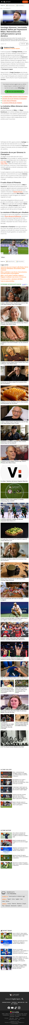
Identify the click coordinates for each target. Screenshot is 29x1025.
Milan (3, 257)
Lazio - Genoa (5, 901)
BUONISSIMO (12, 1016)
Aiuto (19, 1019)
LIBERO (3, 1013)
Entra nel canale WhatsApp (15, 91)
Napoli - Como (11, 899)
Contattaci (14, 1002)
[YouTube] (12, 1008)
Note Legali (12, 1018)
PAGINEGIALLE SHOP (19, 1013)
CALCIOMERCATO (7, 8)
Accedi (25, 1)
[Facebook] (9, 1008)
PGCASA (25, 1013)
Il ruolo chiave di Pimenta (9, 101)
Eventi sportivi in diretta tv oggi (17, 896)
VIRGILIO (7, 1013)
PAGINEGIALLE (12, 1013)
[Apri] (2, 2)
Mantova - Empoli (21, 903)
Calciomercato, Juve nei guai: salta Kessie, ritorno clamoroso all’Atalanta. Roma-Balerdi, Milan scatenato (14, 268)
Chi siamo (6, 1018)
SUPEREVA (17, 1016)
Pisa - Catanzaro (6, 905)
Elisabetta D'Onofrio (9, 47)
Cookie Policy (21, 1018)
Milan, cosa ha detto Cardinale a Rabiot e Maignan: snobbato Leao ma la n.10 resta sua (13, 276)
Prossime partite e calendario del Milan (12, 279)
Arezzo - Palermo (11, 903)
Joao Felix (3, 162)
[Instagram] (19, 1008)
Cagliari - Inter (19, 899)
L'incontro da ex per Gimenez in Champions (14, 98)
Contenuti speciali (6, 1002)
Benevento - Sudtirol (16, 905)
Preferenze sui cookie (13, 1019)
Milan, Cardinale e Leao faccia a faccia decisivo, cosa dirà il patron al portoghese (14, 272)
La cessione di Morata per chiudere (12, 103)
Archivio (16, 1003)
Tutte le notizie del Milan (7, 281)
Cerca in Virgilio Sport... (13, 999)
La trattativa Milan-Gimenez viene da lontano (15, 96)
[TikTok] (15, 1008)
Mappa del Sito (21, 1002)
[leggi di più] (27, 48)
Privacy (16, 1018)
